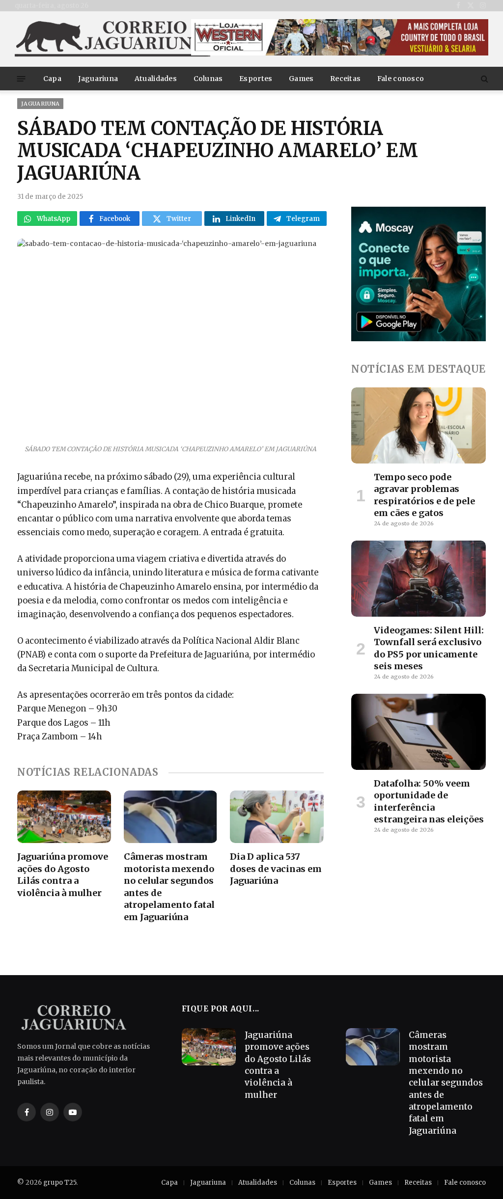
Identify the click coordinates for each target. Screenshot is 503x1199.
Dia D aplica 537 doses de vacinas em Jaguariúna (276, 868)
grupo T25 (59, 1182)
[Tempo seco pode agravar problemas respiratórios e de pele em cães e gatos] (418, 425)
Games (301, 78)
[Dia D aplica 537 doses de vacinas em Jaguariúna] (277, 816)
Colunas (208, 78)
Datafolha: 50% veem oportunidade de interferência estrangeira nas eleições (429, 801)
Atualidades (156, 78)
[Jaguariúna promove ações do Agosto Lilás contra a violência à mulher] (64, 816)
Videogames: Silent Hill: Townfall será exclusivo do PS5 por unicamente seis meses (429, 648)
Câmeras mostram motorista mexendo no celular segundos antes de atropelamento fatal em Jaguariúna (169, 886)
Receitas (345, 78)
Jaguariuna (98, 78)
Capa (52, 78)
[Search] (483, 79)
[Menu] (21, 78)
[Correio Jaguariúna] (113, 39)
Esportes (255, 78)
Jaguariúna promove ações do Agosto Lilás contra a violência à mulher (62, 874)
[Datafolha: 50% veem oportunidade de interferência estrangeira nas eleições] (418, 731)
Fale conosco (400, 78)
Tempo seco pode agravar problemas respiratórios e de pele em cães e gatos (424, 494)
